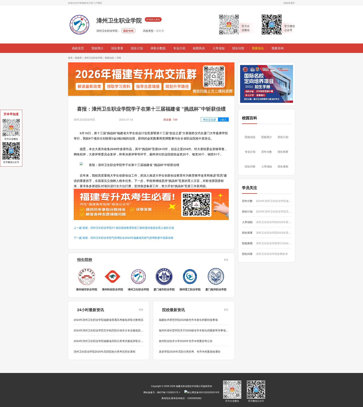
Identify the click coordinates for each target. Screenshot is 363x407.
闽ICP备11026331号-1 (168, 392)
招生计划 (137, 48)
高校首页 (78, 48)
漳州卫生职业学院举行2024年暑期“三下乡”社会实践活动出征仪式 (273, 243)
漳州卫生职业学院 (93, 57)
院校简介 (98, 48)
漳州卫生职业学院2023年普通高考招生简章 (273, 232)
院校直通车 (289, 2)
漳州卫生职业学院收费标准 (272, 254)
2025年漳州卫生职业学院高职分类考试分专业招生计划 (273, 211)
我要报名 (258, 48)
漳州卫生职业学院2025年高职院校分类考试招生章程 (104, 351)
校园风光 (199, 48)
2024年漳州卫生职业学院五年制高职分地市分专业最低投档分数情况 (114, 330)
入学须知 (219, 48)
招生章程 (283, 166)
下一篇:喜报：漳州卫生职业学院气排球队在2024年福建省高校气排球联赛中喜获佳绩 (123, 238)
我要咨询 (277, 48)
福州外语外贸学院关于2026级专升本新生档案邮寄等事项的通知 (196, 330)
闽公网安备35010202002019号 (203, 392)
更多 (226, 259)
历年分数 (266, 151)
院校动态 (109, 57)
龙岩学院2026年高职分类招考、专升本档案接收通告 (189, 351)
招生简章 (117, 48)
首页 (70, 57)
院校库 (78, 57)
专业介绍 (179, 48)
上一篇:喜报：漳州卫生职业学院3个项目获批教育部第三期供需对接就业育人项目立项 (124, 227)
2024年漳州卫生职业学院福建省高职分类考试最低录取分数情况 (111, 341)
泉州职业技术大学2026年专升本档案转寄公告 (186, 341)
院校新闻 (247, 243)
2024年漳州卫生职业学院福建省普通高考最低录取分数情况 (108, 320)
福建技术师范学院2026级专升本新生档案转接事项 (188, 320)
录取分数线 (158, 48)
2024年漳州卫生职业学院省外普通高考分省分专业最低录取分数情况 (273, 201)
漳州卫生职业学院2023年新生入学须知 (273, 222)
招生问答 (238, 48)
